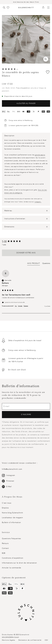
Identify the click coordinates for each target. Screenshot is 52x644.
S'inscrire (26, 414)
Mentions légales (8, 640)
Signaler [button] (20, 306)
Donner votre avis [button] (26, 253)
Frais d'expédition (23, 88)
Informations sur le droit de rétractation (19, 563)
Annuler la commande (11, 568)
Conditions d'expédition (12, 558)
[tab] (33, 263)
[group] (26, 242)
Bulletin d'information (11, 522)
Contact (5, 548)
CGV (46, 640)
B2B (3, 553)
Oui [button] (16, 306)
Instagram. (37, 202)
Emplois (5, 508)
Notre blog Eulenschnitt (12, 513)
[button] (44, 8)
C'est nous (6, 503)
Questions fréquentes (11, 538)
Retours (5, 543)
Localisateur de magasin (12, 518)
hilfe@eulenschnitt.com (12, 469)
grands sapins (40, 155)
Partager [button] (26, 306)
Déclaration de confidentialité (29, 640)
